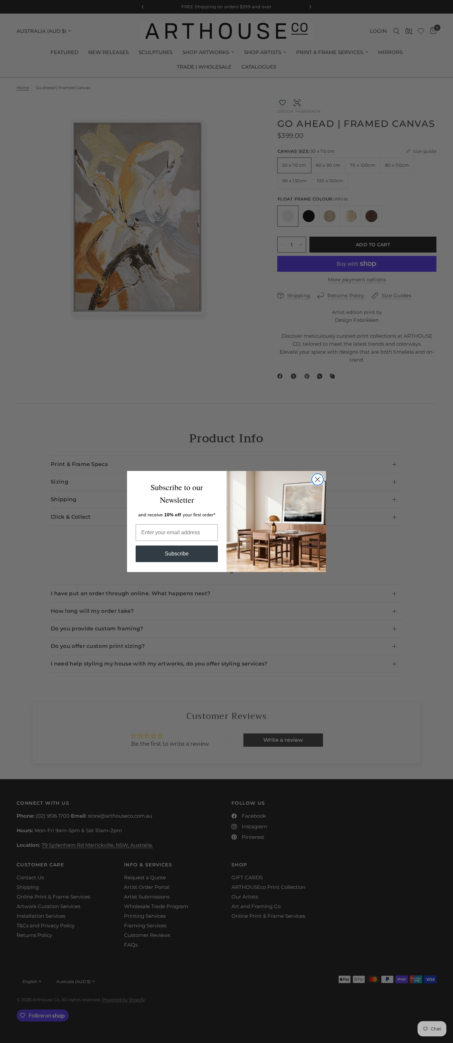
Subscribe (177, 553)
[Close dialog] (317, 479)
